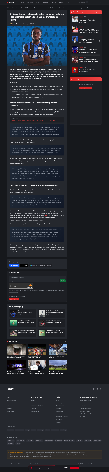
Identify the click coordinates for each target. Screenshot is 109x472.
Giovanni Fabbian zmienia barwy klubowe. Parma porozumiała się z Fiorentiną (33, 120)
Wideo (61, 2)
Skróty (67, 2)
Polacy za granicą (60, 403)
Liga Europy (64, 429)
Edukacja (58, 422)
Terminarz (33, 408)
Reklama (37, 463)
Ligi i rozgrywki (35, 411)
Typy (37, 2)
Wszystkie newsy (11, 400)
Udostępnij (15, 265)
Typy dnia (83, 405)
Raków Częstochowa (69, 440)
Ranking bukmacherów (86, 400)
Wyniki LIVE (34, 400)
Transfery (53, 2)
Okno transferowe (60, 405)
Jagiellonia (79, 440)
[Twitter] (93, 389)
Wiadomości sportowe (13, 8)
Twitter (25, 265)
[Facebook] (97, 389)
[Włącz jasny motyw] (100, 2)
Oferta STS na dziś (85, 411)
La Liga (27, 429)
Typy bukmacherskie (85, 408)
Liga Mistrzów (55, 429)
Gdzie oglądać (59, 411)
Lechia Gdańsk (97, 440)
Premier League (19, 429)
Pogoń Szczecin (49, 440)
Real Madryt (10, 443)
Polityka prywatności (23, 463)
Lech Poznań (30, 440)
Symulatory (59, 419)
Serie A (46, 215)
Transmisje (45, 2)
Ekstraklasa (30, 2)
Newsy (22, 2)
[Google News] (100, 389)
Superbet (82, 416)
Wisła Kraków (11, 440)
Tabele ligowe (35, 403)
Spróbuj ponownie (14, 299)
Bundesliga (40, 429)
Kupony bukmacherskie (86, 403)
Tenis (8, 405)
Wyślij (62, 281)
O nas (8, 463)
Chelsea (18, 443)
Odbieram (74, 468)
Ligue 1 (47, 429)
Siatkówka (9, 408)
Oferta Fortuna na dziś (86, 414)
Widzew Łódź (58, 440)
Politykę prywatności (13, 292)
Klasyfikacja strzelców (37, 405)
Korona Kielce (88, 440)
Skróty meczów (60, 414)
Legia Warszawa (20, 440)
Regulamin (13, 463)
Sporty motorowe (11, 411)
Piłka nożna (29, 8)
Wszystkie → (97, 12)
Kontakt (32, 463)
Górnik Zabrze (39, 440)
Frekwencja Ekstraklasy (62, 416)
